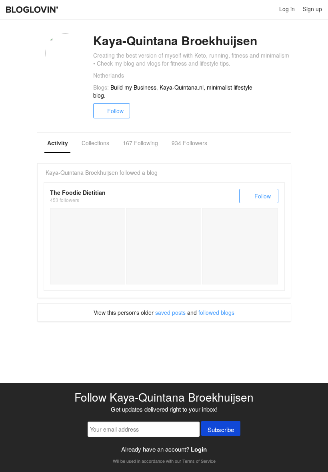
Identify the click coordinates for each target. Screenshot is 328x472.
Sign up (312, 9)
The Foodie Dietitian (78, 192)
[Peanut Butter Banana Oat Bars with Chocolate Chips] (163, 246)
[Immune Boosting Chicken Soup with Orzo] (87, 246)
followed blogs (216, 312)
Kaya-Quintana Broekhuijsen (82, 172)
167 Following (140, 143)
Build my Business (133, 87)
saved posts (170, 312)
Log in (287, 9)
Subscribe (221, 429)
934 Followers (189, 143)
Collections (95, 143)
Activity (57, 143)
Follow (115, 111)
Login (199, 449)
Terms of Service (199, 461)
